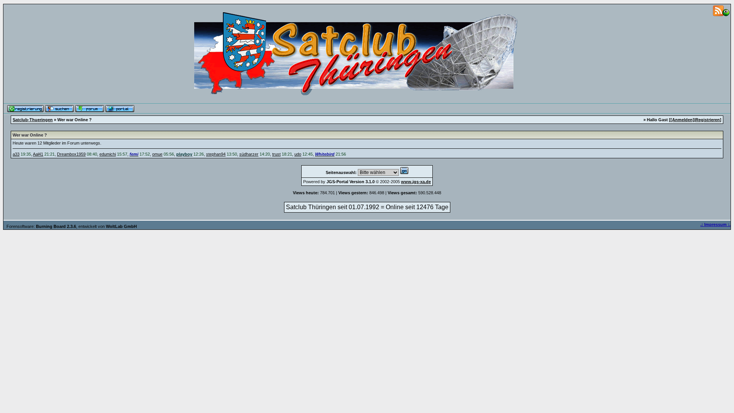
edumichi (107, 154)
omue (157, 154)
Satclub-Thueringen (33, 119)
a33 (16, 154)
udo (297, 154)
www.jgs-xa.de (416, 181)
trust (276, 154)
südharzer (248, 154)
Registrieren (707, 119)
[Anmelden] (682, 119)
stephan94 (216, 154)
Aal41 (38, 154)
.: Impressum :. (715, 224)
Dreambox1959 (71, 154)
